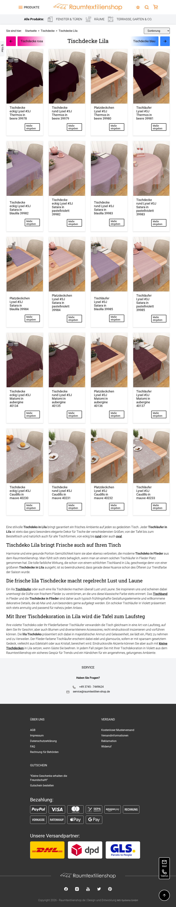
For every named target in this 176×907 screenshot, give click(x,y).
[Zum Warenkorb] (155, 7)
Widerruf (106, 746)
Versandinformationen (114, 735)
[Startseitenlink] (88, 7)
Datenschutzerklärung (43, 741)
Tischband (160, 594)
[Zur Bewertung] (138, 7)
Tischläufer (23, 589)
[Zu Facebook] (66, 889)
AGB (32, 730)
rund (98, 536)
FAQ (32, 746)
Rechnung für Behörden (44, 752)
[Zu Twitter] (99, 889)
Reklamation (109, 741)
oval (119, 536)
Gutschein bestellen (42, 785)
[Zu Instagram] (77, 889)
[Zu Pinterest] (110, 889)
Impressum (37, 735)
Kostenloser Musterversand (117, 730)
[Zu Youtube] (88, 889)
